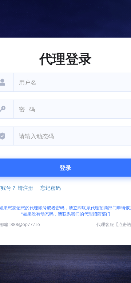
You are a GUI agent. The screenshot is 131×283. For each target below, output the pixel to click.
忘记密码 (50, 187)
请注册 (25, 187)
